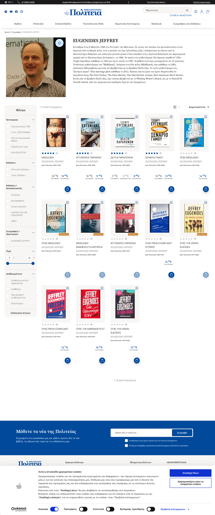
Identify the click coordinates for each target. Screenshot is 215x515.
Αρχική (7, 32)
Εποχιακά (38, 23)
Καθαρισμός (16, 312)
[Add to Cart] (68, 189)
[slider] (7, 263)
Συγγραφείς (17, 32)
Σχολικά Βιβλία (63, 23)
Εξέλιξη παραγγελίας (201, 2)
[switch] (83, 509)
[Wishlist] (196, 12)
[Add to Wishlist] (67, 117)
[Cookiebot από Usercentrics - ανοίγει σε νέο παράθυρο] (19, 509)
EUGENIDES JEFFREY (52, 161)
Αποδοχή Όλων (191, 473)
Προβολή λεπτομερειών (173, 509)
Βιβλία (18, 23)
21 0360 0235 (28, 2)
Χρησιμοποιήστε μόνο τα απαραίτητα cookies (190, 482)
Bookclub (156, 23)
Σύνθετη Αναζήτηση (181, 15)
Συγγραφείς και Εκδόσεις (187, 23)
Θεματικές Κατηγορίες (127, 23)
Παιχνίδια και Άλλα (93, 23)
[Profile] (202, 12)
